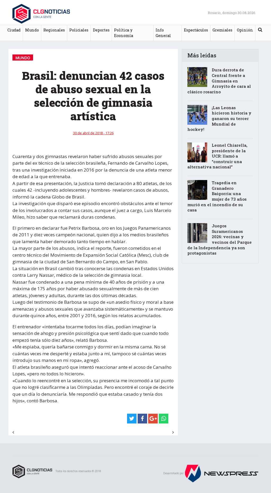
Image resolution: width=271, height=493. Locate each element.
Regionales (54, 30)
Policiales (78, 30)
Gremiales (222, 30)
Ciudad (14, 30)
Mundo (32, 30)
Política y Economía (123, 32)
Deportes (101, 30)
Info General (163, 32)
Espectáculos (196, 30)
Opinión (245, 30)
